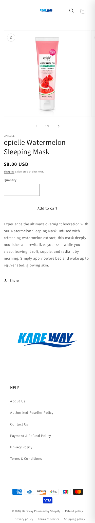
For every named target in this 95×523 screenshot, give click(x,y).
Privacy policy (24, 519)
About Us (17, 401)
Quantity (10, 180)
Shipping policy (74, 519)
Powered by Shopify (47, 511)
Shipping (9, 171)
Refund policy (74, 511)
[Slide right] (58, 126)
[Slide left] (36, 126)
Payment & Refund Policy (30, 435)
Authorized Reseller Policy (31, 412)
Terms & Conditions (26, 458)
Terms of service (48, 519)
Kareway (28, 511)
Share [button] (14, 280)
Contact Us (19, 424)
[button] (10, 11)
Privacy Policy (21, 447)
